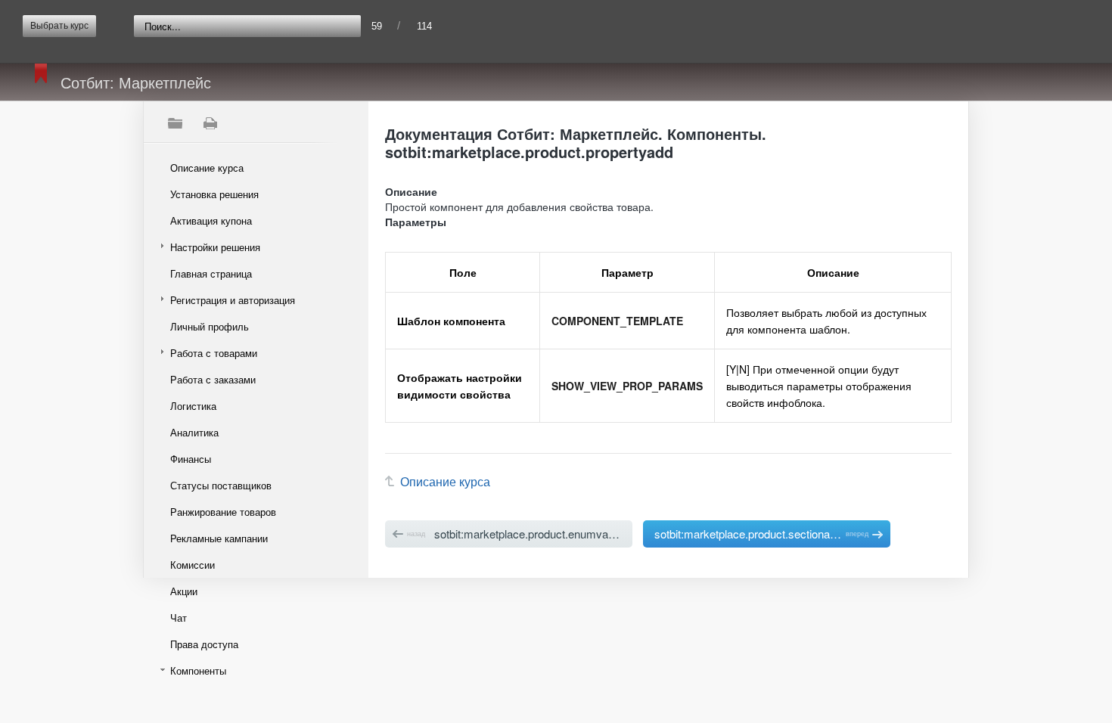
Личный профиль (209, 326)
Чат (178, 617)
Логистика (193, 406)
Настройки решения (215, 247)
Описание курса (207, 167)
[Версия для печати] (209, 123)
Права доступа (204, 644)
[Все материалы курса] (174, 123)
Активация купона (211, 220)
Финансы (190, 458)
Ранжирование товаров (223, 511)
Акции (183, 591)
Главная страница (211, 273)
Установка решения (214, 194)
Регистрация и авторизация (232, 300)
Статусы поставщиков (221, 485)
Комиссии (192, 564)
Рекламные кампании (219, 538)
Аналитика (194, 432)
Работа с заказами (213, 379)
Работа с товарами (213, 353)
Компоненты (198, 670)
